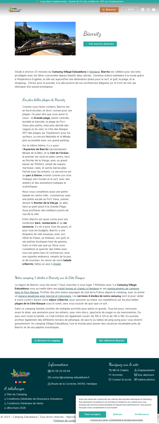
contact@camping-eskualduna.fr (70, 377)
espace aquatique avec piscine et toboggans (44, 296)
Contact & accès (121, 379)
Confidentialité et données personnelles (126, 420)
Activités (117, 375)
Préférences (142, 414)
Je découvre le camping (47, 341)
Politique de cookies (99, 420)
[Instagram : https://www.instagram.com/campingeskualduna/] (148, 10)
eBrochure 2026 (16, 408)
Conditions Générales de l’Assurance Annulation (35, 399)
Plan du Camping (17, 394)
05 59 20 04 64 (60, 371)
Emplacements (146, 370)
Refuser (117, 414)
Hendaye (94, 72)
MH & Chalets (121, 370)
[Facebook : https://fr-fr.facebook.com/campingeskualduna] (143, 10)
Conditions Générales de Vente (25, 403)
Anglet (57, 264)
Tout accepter (92, 414)
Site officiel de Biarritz (111, 341)
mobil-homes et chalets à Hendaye (78, 288)
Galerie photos (146, 379)
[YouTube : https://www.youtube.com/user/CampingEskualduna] (154, 10)
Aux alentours (146, 375)
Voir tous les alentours (101, 44)
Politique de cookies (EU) (69, 420)
